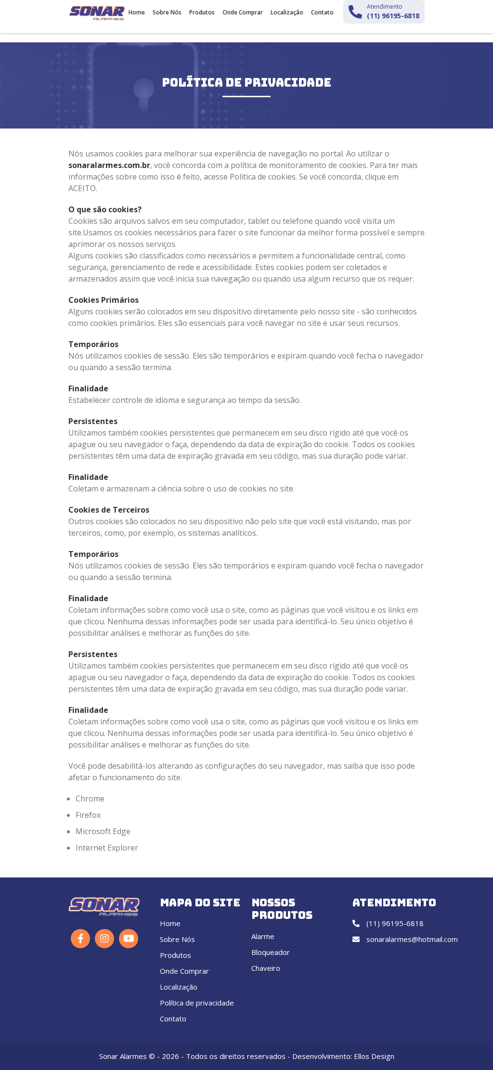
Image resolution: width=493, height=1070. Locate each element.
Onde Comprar (242, 12)
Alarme (262, 936)
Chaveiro (265, 968)
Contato (322, 12)
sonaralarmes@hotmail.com (411, 939)
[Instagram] (104, 938)
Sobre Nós (167, 12)
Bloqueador (270, 952)
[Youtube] (128, 938)
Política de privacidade (197, 1002)
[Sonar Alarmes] (97, 13)
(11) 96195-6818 (394, 923)
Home (137, 12)
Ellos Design (374, 1056)
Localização (287, 12)
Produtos (202, 12)
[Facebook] (80, 938)
